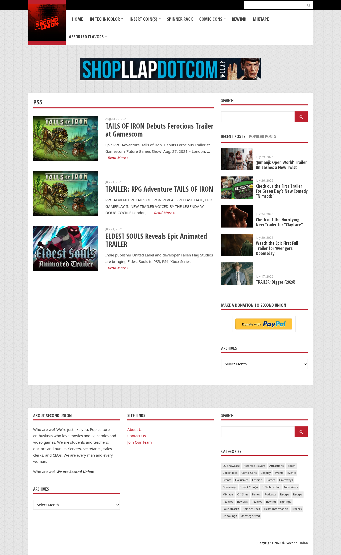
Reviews (228, 501)
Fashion (257, 480)
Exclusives (241, 480)
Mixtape (261, 19)
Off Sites (242, 494)
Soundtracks (231, 509)
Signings (285, 501)
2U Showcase (231, 466)
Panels (256, 494)
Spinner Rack (180, 19)
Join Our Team (139, 442)
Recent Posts (233, 136)
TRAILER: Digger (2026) (275, 282)
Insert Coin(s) (143, 19)
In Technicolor (105, 19)
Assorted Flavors (86, 37)
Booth (292, 466)
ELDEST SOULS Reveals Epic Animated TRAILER (156, 240)
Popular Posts (262, 136)
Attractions (276, 466)
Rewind (239, 19)
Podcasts (270, 494)
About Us (135, 429)
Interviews (291, 487)
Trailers (297, 509)
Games (270, 480)
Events (279, 473)
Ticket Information (276, 509)
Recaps (284, 494)
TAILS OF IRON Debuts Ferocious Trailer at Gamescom (159, 130)
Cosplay (266, 473)
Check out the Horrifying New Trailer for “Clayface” (279, 222)
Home (77, 19)
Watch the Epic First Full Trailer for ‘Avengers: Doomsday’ (277, 248)
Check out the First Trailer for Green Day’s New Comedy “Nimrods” (282, 191)
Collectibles (230, 473)
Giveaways (286, 480)
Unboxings (230, 516)
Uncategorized (250, 516)
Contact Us (136, 435)
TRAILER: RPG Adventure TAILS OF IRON (159, 189)
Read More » (118, 157)
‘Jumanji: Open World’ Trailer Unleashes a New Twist (281, 164)
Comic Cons (210, 19)
